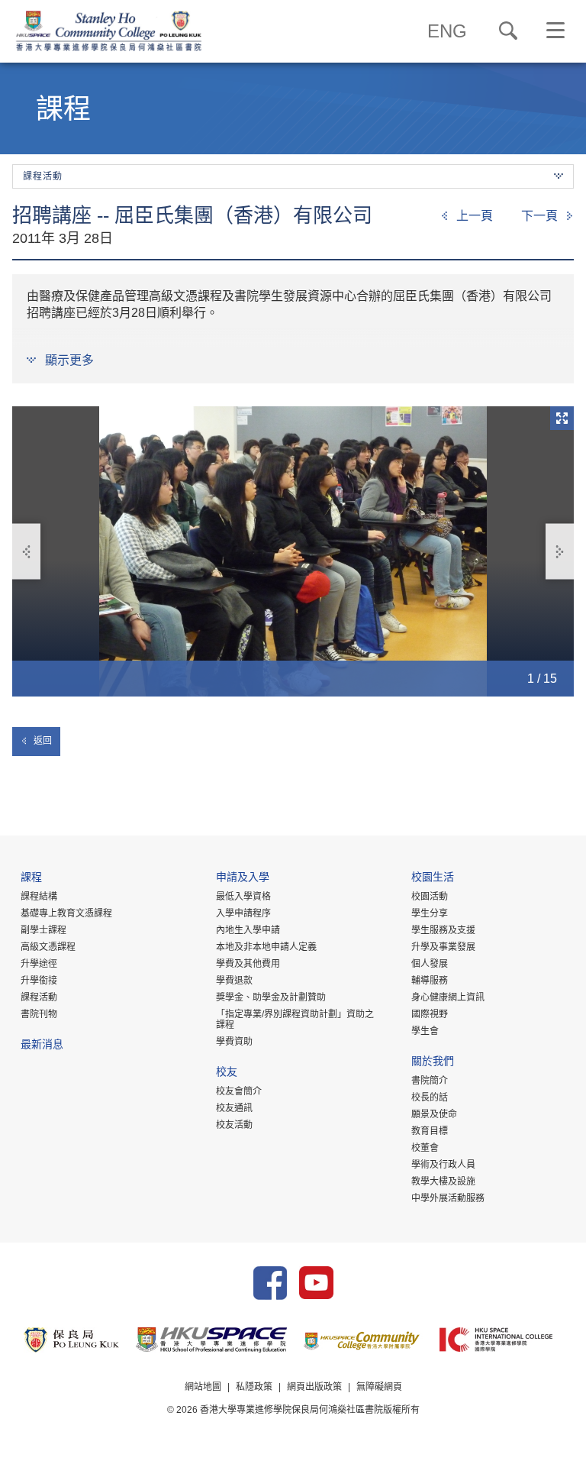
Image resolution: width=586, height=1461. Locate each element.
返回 (43, 740)
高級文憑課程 (48, 947)
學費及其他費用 (248, 963)
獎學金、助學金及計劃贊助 (271, 997)
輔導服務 (429, 980)
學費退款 (234, 980)
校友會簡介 (239, 1091)
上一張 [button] (26, 552)
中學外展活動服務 (448, 1198)
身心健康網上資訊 (448, 997)
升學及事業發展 (443, 947)
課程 (31, 878)
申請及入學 (242, 878)
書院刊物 (39, 1014)
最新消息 (42, 1046)
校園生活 (432, 878)
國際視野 (429, 1014)
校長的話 (429, 1097)
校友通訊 (234, 1108)
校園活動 (429, 896)
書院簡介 (429, 1080)
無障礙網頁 (379, 1387)
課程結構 (39, 896)
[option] (293, 551)
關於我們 (432, 1063)
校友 (226, 1073)
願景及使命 (434, 1114)
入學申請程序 (243, 913)
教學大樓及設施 (443, 1181)
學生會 (425, 1031)
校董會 (425, 1148)
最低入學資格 (243, 896)
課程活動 (39, 997)
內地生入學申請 (248, 930)
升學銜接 (39, 980)
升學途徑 (39, 963)
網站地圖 (203, 1387)
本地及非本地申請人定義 (266, 947)
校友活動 (234, 1125)
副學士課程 (43, 930)
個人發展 (429, 963)
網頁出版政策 (314, 1387)
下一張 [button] (560, 552)
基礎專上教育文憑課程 (66, 913)
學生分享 (429, 913)
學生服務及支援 (443, 930)
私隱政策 (254, 1387)
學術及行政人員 (443, 1164)
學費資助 (234, 1041)
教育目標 (429, 1131)
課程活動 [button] (43, 176)
